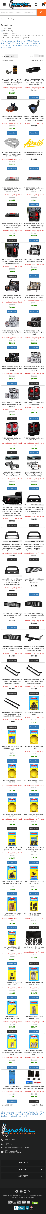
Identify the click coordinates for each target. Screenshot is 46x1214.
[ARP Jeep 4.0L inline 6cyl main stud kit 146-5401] (34, 938)
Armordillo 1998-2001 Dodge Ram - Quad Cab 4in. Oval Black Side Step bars (12, 681)
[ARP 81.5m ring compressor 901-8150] (12, 771)
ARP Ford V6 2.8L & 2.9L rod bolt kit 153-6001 (33, 914)
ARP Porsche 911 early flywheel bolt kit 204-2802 (12, 1087)
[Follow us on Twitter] (29, 1191)
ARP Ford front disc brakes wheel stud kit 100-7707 (12, 914)
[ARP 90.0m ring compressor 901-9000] (34, 805)
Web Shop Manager (27, 1197)
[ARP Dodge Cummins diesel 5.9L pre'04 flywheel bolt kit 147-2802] (34, 839)
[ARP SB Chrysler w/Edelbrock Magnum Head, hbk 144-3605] (34, 1077)
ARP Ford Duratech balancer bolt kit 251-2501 (34, 882)
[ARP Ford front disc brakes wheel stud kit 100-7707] (12, 904)
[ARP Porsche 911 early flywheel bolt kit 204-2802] (12, 1077)
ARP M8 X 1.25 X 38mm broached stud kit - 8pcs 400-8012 (34, 1052)
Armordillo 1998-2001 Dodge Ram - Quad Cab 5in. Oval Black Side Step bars (34, 681)
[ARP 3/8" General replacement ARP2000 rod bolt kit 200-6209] (12, 737)
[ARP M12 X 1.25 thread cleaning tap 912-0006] (12, 1007)
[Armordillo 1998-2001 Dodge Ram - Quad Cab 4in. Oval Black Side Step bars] (12, 670)
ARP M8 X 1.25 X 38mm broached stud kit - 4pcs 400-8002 (12, 1052)
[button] (23, 1163)
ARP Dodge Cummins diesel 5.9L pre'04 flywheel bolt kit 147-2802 (34, 849)
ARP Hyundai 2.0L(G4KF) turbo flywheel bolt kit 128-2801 (12, 949)
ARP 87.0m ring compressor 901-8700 (12, 815)
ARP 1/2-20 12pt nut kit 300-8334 (34, 713)
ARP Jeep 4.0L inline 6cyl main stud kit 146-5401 (34, 948)
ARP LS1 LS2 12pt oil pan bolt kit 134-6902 (12, 984)
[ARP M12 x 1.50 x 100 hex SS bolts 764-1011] (34, 1007)
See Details (12, 693)
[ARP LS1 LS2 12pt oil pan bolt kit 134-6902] (12, 974)
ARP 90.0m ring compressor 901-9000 (34, 815)
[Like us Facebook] (16, 1191)
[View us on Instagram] (25, 1191)
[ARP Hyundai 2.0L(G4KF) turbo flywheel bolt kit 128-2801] (12, 938)
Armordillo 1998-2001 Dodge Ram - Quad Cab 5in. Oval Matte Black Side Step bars (12, 714)
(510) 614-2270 (10, 1140)
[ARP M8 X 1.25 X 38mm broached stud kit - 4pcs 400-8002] (12, 1041)
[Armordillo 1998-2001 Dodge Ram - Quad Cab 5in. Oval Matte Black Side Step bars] (12, 703)
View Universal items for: (23, 1114)
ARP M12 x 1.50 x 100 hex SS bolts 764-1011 (34, 1017)
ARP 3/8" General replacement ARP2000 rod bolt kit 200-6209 (12, 748)
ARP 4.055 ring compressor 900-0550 (34, 747)
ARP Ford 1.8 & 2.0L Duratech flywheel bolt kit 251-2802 (12, 882)
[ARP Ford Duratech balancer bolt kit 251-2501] (34, 872)
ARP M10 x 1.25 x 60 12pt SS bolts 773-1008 (34, 984)
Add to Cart (34, 727)
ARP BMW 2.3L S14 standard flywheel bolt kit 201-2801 (12, 849)
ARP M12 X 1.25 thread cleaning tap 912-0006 (12, 1017)
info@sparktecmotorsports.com (17, 1147)
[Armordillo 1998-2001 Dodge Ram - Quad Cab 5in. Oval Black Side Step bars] (34, 670)
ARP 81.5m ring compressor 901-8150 (12, 781)
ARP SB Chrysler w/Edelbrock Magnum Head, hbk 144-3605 (34, 1087)
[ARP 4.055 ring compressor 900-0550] (34, 737)
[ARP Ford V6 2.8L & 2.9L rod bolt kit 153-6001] (34, 904)
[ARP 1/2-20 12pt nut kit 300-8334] (34, 703)
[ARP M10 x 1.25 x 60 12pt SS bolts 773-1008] (34, 974)
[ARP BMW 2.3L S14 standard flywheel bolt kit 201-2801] (12, 839)
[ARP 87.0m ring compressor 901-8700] (12, 805)
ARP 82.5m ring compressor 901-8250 (34, 781)
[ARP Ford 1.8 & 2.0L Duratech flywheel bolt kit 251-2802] (12, 872)
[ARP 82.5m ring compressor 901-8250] (34, 771)
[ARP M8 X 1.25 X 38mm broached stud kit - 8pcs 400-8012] (34, 1041)
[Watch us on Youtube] (21, 1191)
